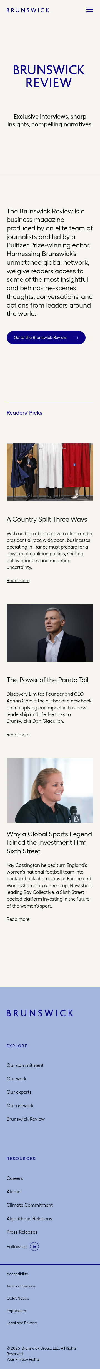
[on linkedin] (34, 1246)
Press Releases (22, 1232)
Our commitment (25, 1065)
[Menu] (89, 10)
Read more (18, 580)
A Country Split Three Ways (47, 519)
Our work (17, 1079)
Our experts (19, 1092)
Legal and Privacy (22, 1323)
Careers (15, 1178)
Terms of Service (21, 1286)
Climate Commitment (30, 1205)
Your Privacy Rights (23, 1359)
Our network (20, 1106)
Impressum (16, 1310)
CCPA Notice (18, 1298)
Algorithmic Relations (29, 1218)
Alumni (14, 1192)
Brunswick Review (26, 1119)
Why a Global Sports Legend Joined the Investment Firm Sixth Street (49, 842)
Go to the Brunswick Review (40, 337)
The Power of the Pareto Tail (47, 680)
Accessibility (17, 1274)
